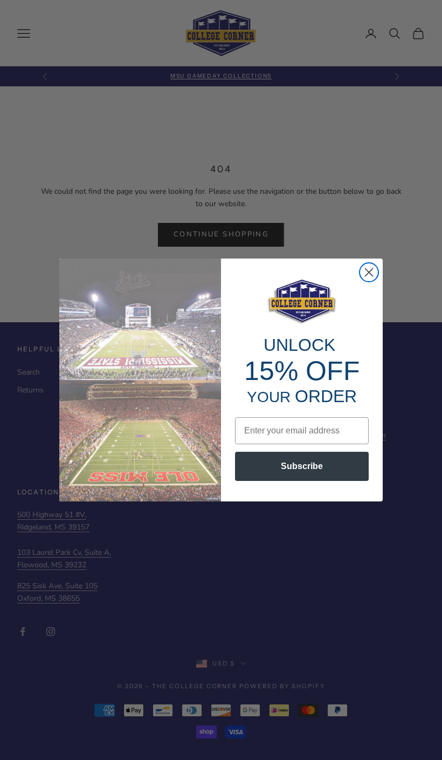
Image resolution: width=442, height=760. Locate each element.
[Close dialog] (369, 272)
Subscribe (302, 466)
